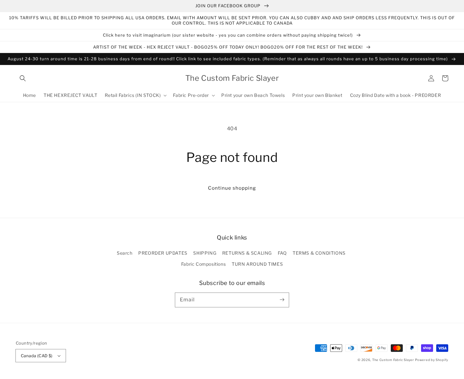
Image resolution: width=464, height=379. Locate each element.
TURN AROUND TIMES (257, 264)
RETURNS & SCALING (247, 253)
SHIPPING (204, 253)
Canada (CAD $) (37, 355)
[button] (23, 78)
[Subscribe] (282, 300)
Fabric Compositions (203, 264)
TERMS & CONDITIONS (319, 253)
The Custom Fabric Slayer (393, 360)
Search (125, 253)
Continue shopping (232, 188)
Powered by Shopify (431, 360)
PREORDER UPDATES (162, 253)
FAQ (282, 253)
